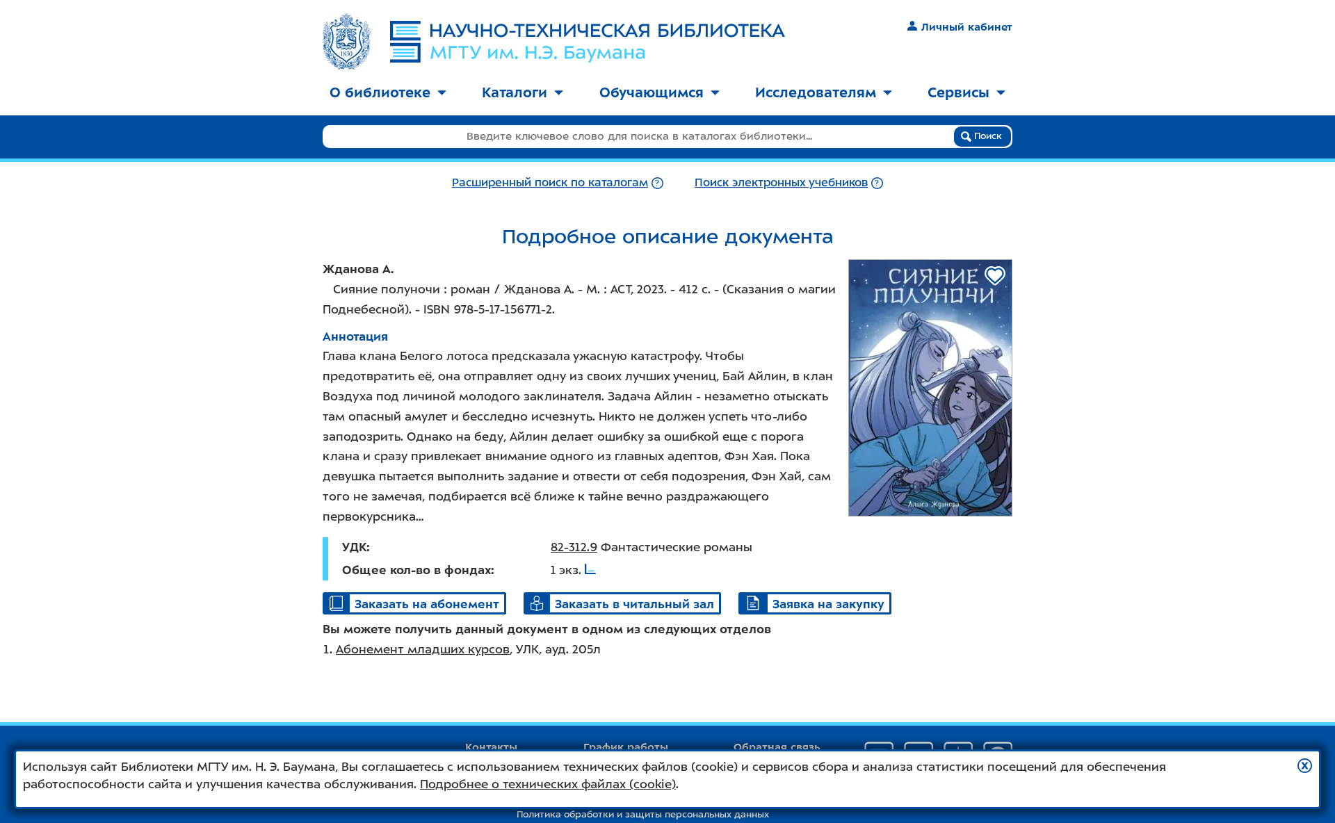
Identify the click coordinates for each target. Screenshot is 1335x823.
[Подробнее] (657, 182)
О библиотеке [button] (380, 92)
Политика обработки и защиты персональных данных (643, 814)
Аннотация (355, 336)
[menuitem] (388, 93)
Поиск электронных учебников (781, 182)
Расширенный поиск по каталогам (550, 182)
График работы (625, 747)
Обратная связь (777, 747)
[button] (1304, 765)
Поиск (986, 136)
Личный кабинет (966, 27)
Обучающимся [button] (651, 92)
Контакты (491, 747)
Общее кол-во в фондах (416, 570)
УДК (354, 547)
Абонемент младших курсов (423, 649)
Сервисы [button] (958, 92)
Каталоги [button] (514, 92)
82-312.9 (574, 547)
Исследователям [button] (815, 92)
